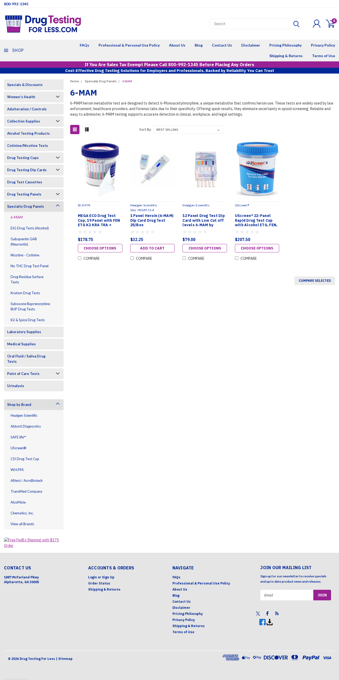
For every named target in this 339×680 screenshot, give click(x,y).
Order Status (99, 583)
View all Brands (22, 524)
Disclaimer (250, 45)
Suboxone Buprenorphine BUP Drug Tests (30, 306)
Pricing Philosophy (285, 45)
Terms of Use (323, 55)
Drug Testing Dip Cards (27, 170)
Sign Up (108, 577)
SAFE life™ (18, 437)
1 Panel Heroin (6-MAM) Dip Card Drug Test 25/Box (152, 220)
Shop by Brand (19, 404)
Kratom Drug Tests (25, 293)
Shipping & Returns (286, 55)
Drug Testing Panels (24, 194)
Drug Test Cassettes (24, 182)
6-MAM (17, 217)
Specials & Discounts (25, 85)
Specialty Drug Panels (25, 206)
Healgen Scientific (24, 415)
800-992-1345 (16, 4)
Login (92, 577)
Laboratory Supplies (24, 332)
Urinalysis (15, 386)
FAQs (84, 45)
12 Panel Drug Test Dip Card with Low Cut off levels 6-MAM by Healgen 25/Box (203, 221)
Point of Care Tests (23, 373)
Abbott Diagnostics (26, 426)
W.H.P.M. (17, 470)
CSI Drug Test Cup (25, 459)
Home (74, 81)
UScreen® (18, 448)
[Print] (269, 622)
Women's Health (21, 97)
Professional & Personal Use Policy (129, 45)
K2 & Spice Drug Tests (28, 320)
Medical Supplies (21, 344)
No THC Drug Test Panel (29, 266)
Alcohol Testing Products (28, 133)
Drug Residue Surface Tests (27, 279)
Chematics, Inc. (22, 513)
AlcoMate (18, 502)
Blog (199, 45)
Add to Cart (152, 248)
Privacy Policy (323, 45)
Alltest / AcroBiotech (27, 480)
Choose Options (100, 248)
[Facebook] (262, 622)
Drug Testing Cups (23, 158)
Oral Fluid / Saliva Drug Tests (26, 359)
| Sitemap (64, 659)
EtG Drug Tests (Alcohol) (30, 228)
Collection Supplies (23, 121)
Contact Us (222, 45)
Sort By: (145, 129)
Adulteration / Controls (27, 109)
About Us (177, 45)
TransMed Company (26, 491)
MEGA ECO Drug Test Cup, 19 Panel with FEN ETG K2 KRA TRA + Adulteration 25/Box (99, 221)
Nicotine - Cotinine (25, 255)
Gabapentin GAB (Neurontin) (24, 241)
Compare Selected (315, 281)
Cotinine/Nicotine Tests (27, 145)
